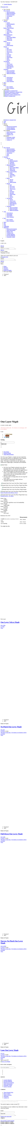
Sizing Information (11, 132)
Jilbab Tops (9, 38)
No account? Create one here (7, 1120)
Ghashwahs (9, 40)
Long (8, 53)
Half (8, 48)
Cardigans (9, 30)
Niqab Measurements (9, 454)
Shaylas (8, 42)
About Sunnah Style (8, 1092)
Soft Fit (8, 60)
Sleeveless (9, 26)
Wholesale (6, 1096)
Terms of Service (8, 1095)
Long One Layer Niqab (9, 1050)
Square (8, 44)
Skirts (8, 33)
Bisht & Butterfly (11, 24)
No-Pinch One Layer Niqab (11, 727)
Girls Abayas (10, 77)
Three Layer (9, 52)
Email (2, 1110)
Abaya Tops (9, 32)
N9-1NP (3, 730)
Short (8, 58)
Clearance (6, 69)
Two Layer (9, 50)
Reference (3, 515)
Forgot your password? (6, 1116)
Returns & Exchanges (12, 126)
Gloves (8, 62)
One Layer (9, 49)
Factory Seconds (10, 138)
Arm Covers (9, 64)
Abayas (5, 21)
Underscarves (10, 65)
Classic (8, 22)
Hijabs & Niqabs (10, 14)
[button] (7, 9)
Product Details (7, 453)
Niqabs (5, 46)
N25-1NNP (3, 946)
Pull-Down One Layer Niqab (12, 834)
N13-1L (2, 1053)
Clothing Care (10, 134)
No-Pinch (9, 54)
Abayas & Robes (11, 12)
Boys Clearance (10, 88)
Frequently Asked (11, 137)
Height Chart (10, 133)
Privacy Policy (7, 1093)
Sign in (2, 245)
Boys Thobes (10, 86)
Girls (8, 17)
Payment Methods (11, 129)
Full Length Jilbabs (11, 37)
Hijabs (5, 41)
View (2, 628)
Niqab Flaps (9, 57)
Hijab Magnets (10, 66)
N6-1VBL (3, 625)
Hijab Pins (9, 68)
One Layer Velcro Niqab (10, 622)
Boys (8, 18)
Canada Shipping (8, 4)
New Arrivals (7, 10)
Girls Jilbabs (9, 80)
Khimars (9, 36)
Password (3, 1113)
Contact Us (9, 140)
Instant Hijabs (10, 45)
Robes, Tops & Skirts (9, 28)
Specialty (9, 56)
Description (6, 451)
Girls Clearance (10, 81)
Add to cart (3, 444)
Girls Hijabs (9, 78)
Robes (8, 29)
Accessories (9, 16)
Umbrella (9, 25)
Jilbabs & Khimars (11, 13)
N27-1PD (3, 837)
